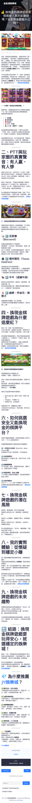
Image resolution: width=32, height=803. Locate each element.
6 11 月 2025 (8, 53)
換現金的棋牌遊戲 (23, 83)
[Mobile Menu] (26, 3)
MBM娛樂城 (5, 745)
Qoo (2, 53)
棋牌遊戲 (16, 754)
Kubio (21, 800)
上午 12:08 (15, 53)
